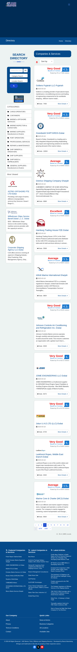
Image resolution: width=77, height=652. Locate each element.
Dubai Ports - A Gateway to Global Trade (60, 598)
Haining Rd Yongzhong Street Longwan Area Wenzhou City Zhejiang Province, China (36, 566)
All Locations (44, 628)
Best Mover (31, 556)
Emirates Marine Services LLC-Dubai (16, 572)
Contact (8, 631)
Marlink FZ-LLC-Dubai (12, 568)
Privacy (8, 624)
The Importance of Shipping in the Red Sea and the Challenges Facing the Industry (60, 576)
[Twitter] (38, 647)
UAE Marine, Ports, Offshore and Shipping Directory (37, 641)
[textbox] (18, 76)
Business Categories (47, 624)
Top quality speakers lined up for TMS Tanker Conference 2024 (60, 604)
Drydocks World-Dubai (12, 579)
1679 (40, 528)
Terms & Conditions (12, 628)
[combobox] (19, 75)
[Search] (14, 86)
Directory (68, 41)
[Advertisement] (38, 23)
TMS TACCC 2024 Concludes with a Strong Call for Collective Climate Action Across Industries (61, 593)
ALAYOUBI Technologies (35, 582)
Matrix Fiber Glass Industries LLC (37, 592)
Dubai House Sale (33, 575)
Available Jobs (44, 631)
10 (67, 525)
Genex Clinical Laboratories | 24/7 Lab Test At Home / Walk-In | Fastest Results (38, 587)
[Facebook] (34, 647)
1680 (46, 528)
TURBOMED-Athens (11, 582)
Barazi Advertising (67, 641)
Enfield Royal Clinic (33, 596)
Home (61, 41)
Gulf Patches (31, 579)
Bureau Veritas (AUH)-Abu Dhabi (14, 575)
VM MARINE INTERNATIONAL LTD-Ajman (16, 586)
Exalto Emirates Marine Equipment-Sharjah (15, 560)
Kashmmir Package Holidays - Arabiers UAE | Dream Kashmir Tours (38, 560)
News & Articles (45, 620)
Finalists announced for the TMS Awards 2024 (60, 582)
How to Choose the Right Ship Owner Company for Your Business (61, 609)
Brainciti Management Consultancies (38, 572)
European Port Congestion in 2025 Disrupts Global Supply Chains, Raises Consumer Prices (60, 569)
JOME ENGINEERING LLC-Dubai (15, 565)
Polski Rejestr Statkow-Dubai (14, 556)
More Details (62, 104)
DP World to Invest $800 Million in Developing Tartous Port (60, 563)
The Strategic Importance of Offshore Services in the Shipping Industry (61, 587)
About (8, 620)
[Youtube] (42, 647)
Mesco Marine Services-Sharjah (14, 591)
